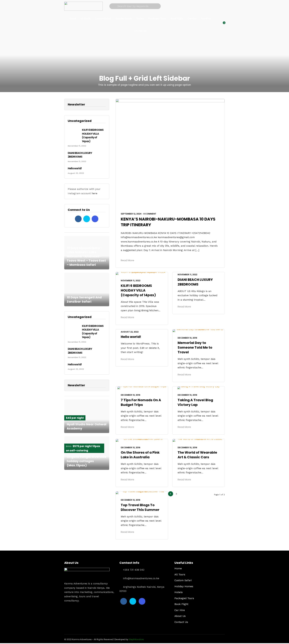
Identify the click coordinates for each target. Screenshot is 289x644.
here (94, 193)
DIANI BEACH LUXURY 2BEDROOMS (195, 282)
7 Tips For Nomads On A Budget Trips (141, 402)
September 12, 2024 (131, 213)
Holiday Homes (123, 18)
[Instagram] (95, 219)
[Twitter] (86, 219)
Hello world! (131, 336)
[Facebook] (78, 219)
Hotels (140, 18)
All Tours (85, 18)
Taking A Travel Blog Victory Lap (195, 402)
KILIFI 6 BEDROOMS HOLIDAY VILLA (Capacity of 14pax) (138, 290)
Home (73, 18)
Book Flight (177, 18)
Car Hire (191, 18)
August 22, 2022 (129, 331)
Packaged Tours (157, 18)
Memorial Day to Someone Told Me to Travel (195, 347)
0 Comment (149, 213)
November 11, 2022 (130, 280)
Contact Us (140, 30)
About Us (206, 18)
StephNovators (136, 639)
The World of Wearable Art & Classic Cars (197, 454)
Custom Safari (103, 18)
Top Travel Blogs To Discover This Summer (140, 507)
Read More (127, 260)
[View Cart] (222, 24)
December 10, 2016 (187, 337)
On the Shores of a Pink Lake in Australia (140, 454)
